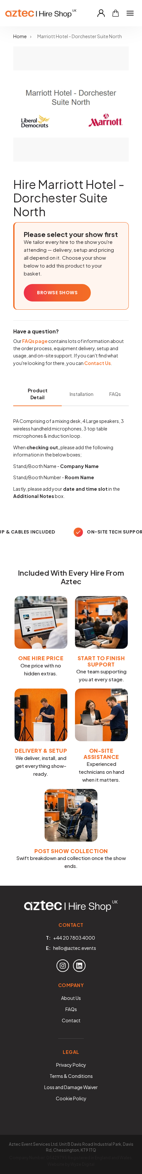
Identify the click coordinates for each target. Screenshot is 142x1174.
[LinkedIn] (79, 965)
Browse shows (57, 292)
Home (20, 36)
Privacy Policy (71, 1065)
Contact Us (97, 363)
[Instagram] (62, 965)
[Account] (101, 13)
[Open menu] (130, 13)
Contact (71, 1020)
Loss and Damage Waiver (71, 1087)
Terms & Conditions (71, 1076)
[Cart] (115, 13)
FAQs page (35, 341)
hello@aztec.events (74, 948)
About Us (71, 998)
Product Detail (38, 393)
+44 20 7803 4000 (74, 938)
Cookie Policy (71, 1098)
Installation (81, 394)
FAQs (115, 394)
